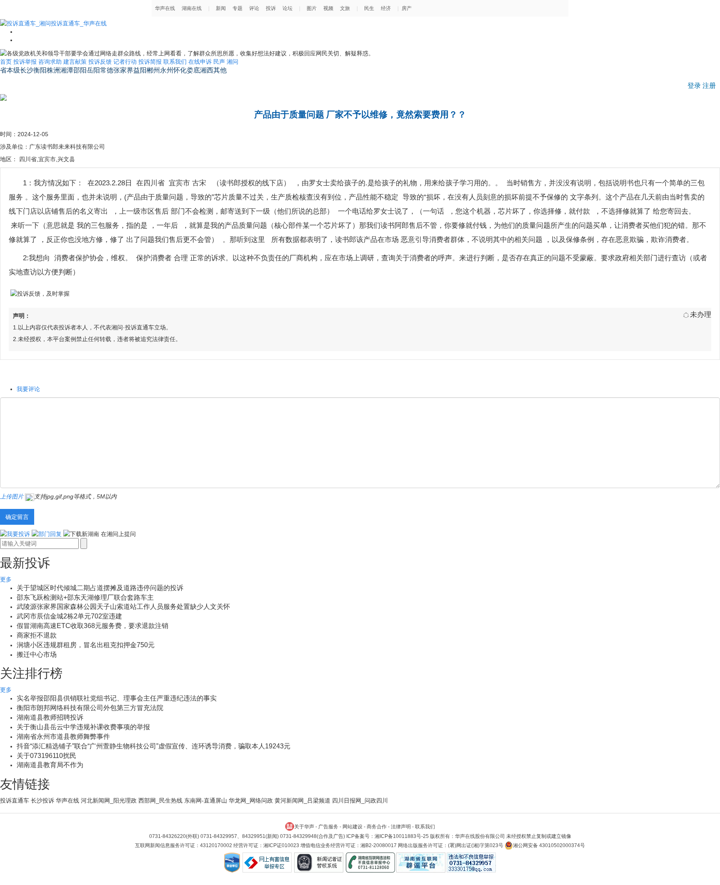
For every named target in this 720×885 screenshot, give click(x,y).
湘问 (232, 61)
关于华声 (304, 827)
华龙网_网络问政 (251, 800)
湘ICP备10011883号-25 (402, 836)
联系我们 (175, 61)
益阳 (140, 70)
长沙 (26, 70)
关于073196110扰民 (46, 755)
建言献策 (75, 61)
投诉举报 (25, 61)
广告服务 (328, 827)
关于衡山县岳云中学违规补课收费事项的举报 (83, 726)
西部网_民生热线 (160, 800)
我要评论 (28, 389)
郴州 (153, 70)
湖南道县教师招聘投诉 (50, 717)
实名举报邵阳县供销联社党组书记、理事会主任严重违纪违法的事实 (117, 698)
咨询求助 (50, 61)
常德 (106, 70)
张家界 (123, 70)
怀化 (180, 70)
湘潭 (66, 70)
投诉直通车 (14, 800)
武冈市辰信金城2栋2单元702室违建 (69, 616)
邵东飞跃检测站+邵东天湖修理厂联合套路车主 (85, 597)
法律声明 (401, 827)
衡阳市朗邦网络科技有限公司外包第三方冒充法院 (90, 707)
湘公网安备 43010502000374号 (549, 845)
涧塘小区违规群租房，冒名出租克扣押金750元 (86, 644)
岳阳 (93, 70)
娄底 (193, 70)
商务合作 (377, 827)
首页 (6, 61)
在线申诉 (200, 61)
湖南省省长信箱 (23, 81)
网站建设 (352, 827)
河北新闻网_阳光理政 (109, 800)
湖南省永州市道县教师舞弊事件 (63, 736)
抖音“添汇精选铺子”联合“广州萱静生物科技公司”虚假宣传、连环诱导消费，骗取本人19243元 (153, 746)
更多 (6, 579)
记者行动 (125, 61)
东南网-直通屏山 (205, 800)
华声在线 (67, 800)
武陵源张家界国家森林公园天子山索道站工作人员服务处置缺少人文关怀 (123, 606)
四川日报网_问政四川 (360, 800)
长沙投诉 (42, 800)
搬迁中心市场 (37, 654)
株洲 (53, 70)
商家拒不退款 (37, 635)
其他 (220, 70)
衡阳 (40, 70)
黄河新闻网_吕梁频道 (302, 800)
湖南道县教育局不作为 (50, 764)
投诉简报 (150, 61)
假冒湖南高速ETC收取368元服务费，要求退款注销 (92, 625)
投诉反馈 (100, 61)
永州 (166, 70)
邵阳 (80, 70)
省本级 (10, 70)
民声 (219, 61)
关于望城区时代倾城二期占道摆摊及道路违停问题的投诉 (100, 587)
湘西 (206, 70)
